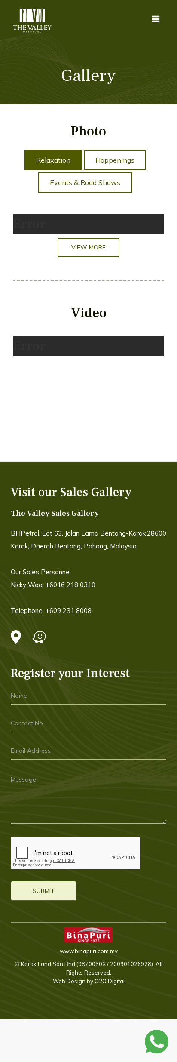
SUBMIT (44, 891)
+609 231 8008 (69, 610)
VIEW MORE (88, 247)
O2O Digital (109, 981)
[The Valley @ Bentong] (32, 21)
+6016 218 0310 (70, 585)
